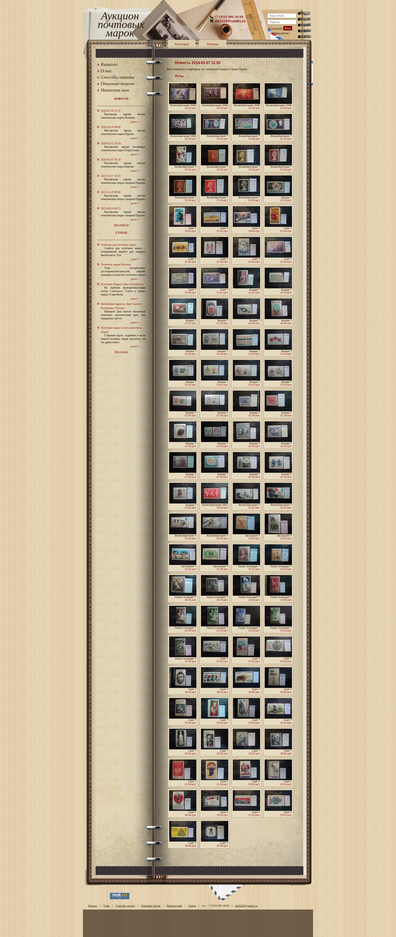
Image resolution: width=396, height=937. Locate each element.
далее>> (135, 121)
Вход (288, 28)
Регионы (212, 44)
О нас (106, 70)
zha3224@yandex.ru (229, 20)
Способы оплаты (118, 77)
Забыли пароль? (280, 32)
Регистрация (275, 28)
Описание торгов (118, 83)
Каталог (109, 64)
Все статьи (121, 351)
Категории (182, 44)
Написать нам (115, 89)
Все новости (121, 224)
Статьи (192, 905)
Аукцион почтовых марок (120, 25)
